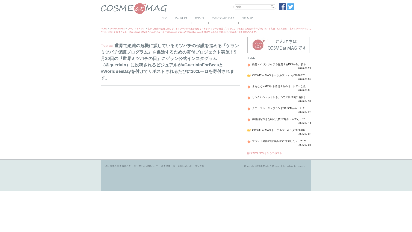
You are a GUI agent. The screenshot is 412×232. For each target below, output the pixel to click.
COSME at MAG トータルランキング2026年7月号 (281, 75)
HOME (104, 28)
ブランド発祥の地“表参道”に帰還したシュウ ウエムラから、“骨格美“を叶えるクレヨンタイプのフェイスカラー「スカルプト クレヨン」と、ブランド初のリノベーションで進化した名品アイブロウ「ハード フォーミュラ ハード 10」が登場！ (281, 141)
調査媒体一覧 (168, 166)
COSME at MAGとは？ (146, 166)
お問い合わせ (185, 166)
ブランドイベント (136, 28)
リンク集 (199, 166)
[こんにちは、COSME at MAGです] (278, 52)
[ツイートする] (290, 9)
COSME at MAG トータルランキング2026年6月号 (281, 130)
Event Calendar (117, 28)
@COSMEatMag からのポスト (264, 153)
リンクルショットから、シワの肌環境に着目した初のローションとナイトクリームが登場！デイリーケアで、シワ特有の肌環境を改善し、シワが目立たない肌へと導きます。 (281, 97)
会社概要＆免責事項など (118, 166)
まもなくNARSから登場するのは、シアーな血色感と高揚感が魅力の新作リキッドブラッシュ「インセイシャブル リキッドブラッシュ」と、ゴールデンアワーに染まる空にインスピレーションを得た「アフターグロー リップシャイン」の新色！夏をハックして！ (281, 86)
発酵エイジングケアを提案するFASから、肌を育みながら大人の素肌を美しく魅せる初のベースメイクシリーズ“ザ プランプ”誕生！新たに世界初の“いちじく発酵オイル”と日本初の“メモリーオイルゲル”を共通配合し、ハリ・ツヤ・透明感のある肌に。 (281, 64)
